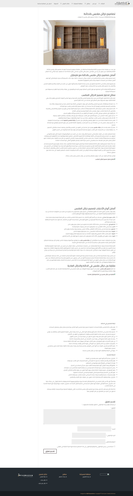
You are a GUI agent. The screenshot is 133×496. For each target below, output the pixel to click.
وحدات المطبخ (62, 477)
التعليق (113, 408)
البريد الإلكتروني (110, 435)
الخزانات (103, 4)
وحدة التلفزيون (85, 477)
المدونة (56, 4)
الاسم (113, 429)
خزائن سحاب (43, 480)
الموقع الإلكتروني (110, 442)
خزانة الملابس (43, 477)
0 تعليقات (80, 17)
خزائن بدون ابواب (42, 483)
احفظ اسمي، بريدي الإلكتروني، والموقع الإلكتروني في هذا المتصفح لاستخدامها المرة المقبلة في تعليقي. (85, 446)
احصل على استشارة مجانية (44, 4)
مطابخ (88, 4)
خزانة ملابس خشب (85, 240)
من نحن (94, 4)
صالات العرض (65, 4)
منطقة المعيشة (78, 4)
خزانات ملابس (97, 127)
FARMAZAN (108, 17)
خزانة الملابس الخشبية (69, 120)
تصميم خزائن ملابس (89, 17)
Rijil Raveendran (90, 493)
